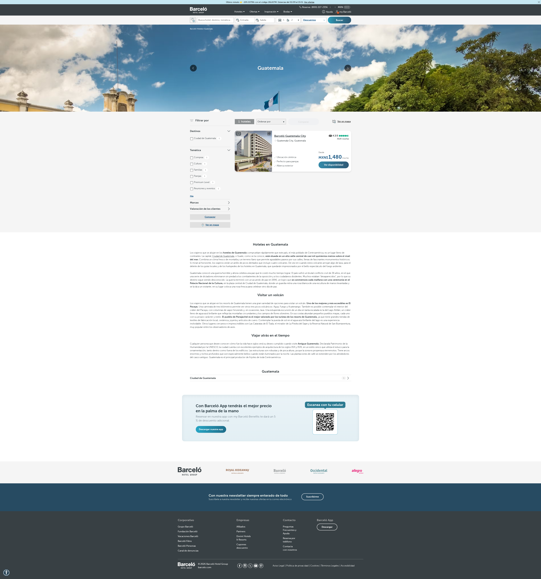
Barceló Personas (187, 546)
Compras (200, 157)
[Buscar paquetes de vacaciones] (192, 20)
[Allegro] (357, 471)
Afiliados (240, 526)
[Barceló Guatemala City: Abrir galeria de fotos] (269, 133)
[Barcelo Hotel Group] (186, 565)
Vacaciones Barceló (188, 536)
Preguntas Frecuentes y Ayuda (289, 530)
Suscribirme (312, 496)
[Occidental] (318, 471)
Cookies (314, 565)
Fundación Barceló (187, 531)
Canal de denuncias (188, 550)
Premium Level (203, 182)
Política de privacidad (297, 565)
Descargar (327, 527)
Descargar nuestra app (211, 429)
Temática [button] (195, 150)
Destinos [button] (195, 131)
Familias (199, 170)
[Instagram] (245, 565)
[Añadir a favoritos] (238, 133)
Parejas (199, 176)
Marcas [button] (194, 202)
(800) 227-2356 (319, 7)
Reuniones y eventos (206, 188)
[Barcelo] (280, 471)
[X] (250, 565)
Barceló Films (185, 541)
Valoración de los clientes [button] (205, 208)
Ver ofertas (309, 2)
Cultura (199, 163)
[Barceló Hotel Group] (198, 10)
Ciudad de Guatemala (206, 138)
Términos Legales (330, 565)
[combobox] (215, 20)
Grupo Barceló (185, 526)
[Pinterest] (261, 565)
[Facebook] (239, 565)
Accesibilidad (347, 565)
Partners (240, 531)
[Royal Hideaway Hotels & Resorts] (237, 471)
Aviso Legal (278, 565)
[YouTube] (255, 565)
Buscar (339, 20)
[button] (539, 2)
